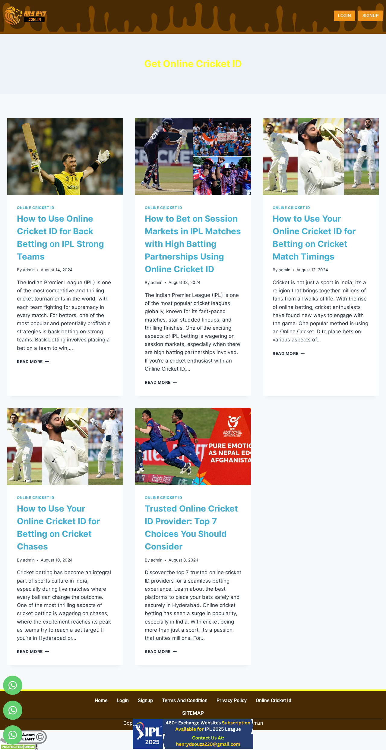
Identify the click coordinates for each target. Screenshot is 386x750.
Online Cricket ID (35, 207)
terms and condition (184, 700)
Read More (33, 361)
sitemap (193, 713)
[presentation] (65, 156)
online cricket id (273, 700)
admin (29, 269)
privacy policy (232, 700)
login (123, 700)
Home (101, 700)
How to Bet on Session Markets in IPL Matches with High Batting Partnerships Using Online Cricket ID (193, 243)
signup (145, 700)
